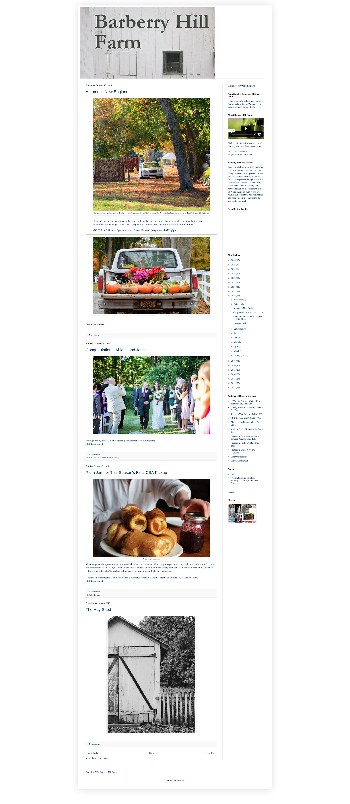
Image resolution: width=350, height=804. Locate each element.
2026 (233, 260)
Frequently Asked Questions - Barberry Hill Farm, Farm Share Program (244, 480)
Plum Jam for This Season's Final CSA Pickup (126, 472)
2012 (233, 383)
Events (96, 457)
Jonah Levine (255, 146)
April (236, 346)
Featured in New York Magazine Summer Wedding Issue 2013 (245, 437)
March (237, 350)
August (237, 333)
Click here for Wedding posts (241, 85)
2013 (233, 378)
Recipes (97, 595)
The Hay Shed (98, 609)
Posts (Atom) (103, 758)
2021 (233, 282)
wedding (115, 457)
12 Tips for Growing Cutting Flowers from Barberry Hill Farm (247, 402)
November (238, 299)
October (237, 303)
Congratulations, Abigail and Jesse (116, 350)
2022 (233, 277)
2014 (233, 374)
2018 (233, 295)
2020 (233, 286)
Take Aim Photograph (112, 440)
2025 (233, 264)
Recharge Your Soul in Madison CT (246, 413)
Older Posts (211, 752)
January (237, 355)
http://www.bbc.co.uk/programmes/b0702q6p (151, 230)
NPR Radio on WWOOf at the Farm (246, 417)
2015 (233, 369)
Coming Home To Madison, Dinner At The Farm (247, 408)
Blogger (180, 780)
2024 (233, 268)
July (236, 337)
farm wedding (105, 457)
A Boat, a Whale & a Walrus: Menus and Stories (154, 577)
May (236, 342)
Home (151, 752)
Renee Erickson (189, 577)
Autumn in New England (107, 91)
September (238, 328)
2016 (233, 365)
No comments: (95, 335)
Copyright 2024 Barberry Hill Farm (101, 771)
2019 (233, 291)
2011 (233, 387)
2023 (233, 273)
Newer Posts (92, 752)
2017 (233, 360)
